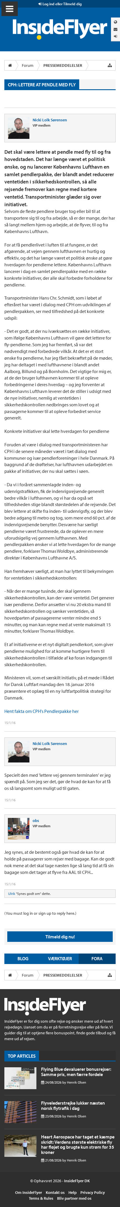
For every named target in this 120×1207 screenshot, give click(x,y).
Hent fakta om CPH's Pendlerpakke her (41, 711)
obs (36, 820)
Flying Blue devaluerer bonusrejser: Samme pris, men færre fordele (76, 1071)
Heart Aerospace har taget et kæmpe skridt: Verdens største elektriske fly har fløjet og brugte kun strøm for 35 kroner (77, 1144)
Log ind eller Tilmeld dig (62, 3)
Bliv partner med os (74, 1198)
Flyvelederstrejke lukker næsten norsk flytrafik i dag (73, 1105)
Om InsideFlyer (28, 1192)
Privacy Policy (92, 1192)
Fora (97, 958)
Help (72, 1192)
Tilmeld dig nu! (60, 937)
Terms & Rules (41, 1198)
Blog (23, 958)
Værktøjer (60, 958)
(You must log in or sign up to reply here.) (40, 913)
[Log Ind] (115, 36)
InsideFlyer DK (77, 1180)
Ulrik (11, 893)
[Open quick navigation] (109, 65)
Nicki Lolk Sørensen (50, 120)
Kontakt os (55, 1192)
